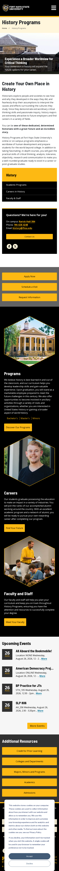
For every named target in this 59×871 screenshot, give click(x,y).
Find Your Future (14, 528)
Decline (29, 863)
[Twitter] (15, 246)
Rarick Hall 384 (27, 221)
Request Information (29, 297)
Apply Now (29, 276)
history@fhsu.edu (22, 228)
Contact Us (29, 236)
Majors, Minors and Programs (29, 771)
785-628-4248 (21, 224)
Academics (29, 782)
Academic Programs (16, 184)
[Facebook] (9, 246)
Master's (25, 418)
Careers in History (15, 191)
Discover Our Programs (18, 427)
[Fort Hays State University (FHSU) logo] (16, 8)
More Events (37, 725)
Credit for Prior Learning (29, 750)
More (44, 658)
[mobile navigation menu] (53, 8)
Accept (29, 856)
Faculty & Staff (13, 198)
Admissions (29, 792)
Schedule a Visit (29, 286)
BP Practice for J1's (29, 686)
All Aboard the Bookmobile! (34, 651)
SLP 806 (21, 703)
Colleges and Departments (29, 761)
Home (4, 28)
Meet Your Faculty (15, 622)
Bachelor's (12, 418)
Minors (36, 418)
